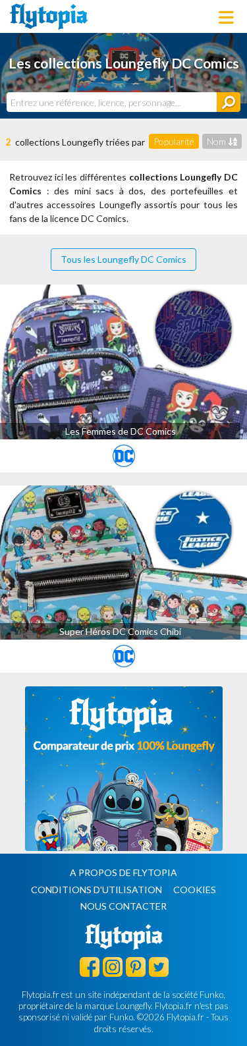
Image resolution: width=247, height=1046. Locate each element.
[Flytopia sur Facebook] (89, 966)
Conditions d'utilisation (96, 889)
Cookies (194, 889)
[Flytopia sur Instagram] (113, 966)
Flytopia (49, 16)
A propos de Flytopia (123, 872)
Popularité (173, 141)
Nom (217, 141)
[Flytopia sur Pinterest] (136, 966)
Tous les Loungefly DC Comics (123, 259)
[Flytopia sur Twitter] (159, 966)
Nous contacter (123, 906)
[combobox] (112, 102)
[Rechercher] (228, 102)
